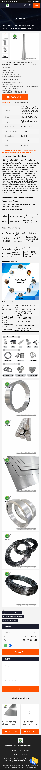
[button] (5, 59)
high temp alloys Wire (9, 620)
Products (10, 25)
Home (3, 25)
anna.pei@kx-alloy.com (10, 1)
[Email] (10, 645)
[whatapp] (6, 645)
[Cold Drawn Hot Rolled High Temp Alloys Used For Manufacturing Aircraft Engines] (30, 712)
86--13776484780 (34, 1)
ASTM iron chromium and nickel (13, 616)
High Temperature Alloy (22, 25)
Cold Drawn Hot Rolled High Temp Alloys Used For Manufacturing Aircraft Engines (30, 723)
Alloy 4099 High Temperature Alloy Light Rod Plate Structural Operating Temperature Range (10, 723)
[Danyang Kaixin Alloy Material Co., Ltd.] (10, 5)
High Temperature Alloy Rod (11, 613)
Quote (36, 5)
